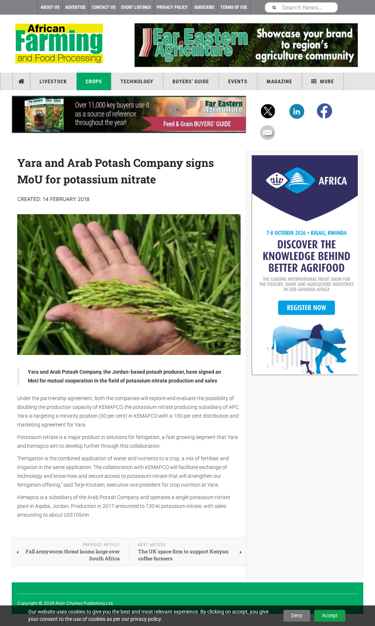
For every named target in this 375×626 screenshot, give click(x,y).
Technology (136, 81)
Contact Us (103, 7)
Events (238, 81)
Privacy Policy (172, 7)
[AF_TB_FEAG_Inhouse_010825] (246, 45)
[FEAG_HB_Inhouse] (129, 114)
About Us (50, 7)
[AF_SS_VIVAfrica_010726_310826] (305, 265)
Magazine (279, 81)
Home (22, 81)
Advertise (75, 7)
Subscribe (204, 7)
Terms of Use (233, 7)
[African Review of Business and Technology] (60, 44)
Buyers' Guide (190, 81)
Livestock (53, 81)
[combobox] (301, 7)
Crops (94, 81)
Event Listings (136, 7)
